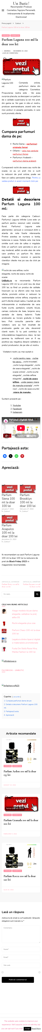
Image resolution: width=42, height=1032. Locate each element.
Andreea (7, 51)
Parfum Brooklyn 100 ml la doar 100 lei (28, 500)
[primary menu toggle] (3, 10)
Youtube (17, 405)
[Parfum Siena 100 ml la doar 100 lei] (10, 488)
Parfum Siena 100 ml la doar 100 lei (8, 500)
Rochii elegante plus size (23, 623)
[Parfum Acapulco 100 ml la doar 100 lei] (10, 519)
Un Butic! (21, 3)
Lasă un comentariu (10, 53)
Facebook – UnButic (13, 670)
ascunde (16, 697)
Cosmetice (15, 35)
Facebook (17, 408)
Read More (36, 1028)
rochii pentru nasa (21, 358)
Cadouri (6, 35)
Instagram (17, 412)
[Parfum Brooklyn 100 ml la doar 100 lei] (28, 488)
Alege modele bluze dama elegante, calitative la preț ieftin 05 (25, 614)
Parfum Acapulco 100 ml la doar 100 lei (10, 530)
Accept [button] (27, 1029)
